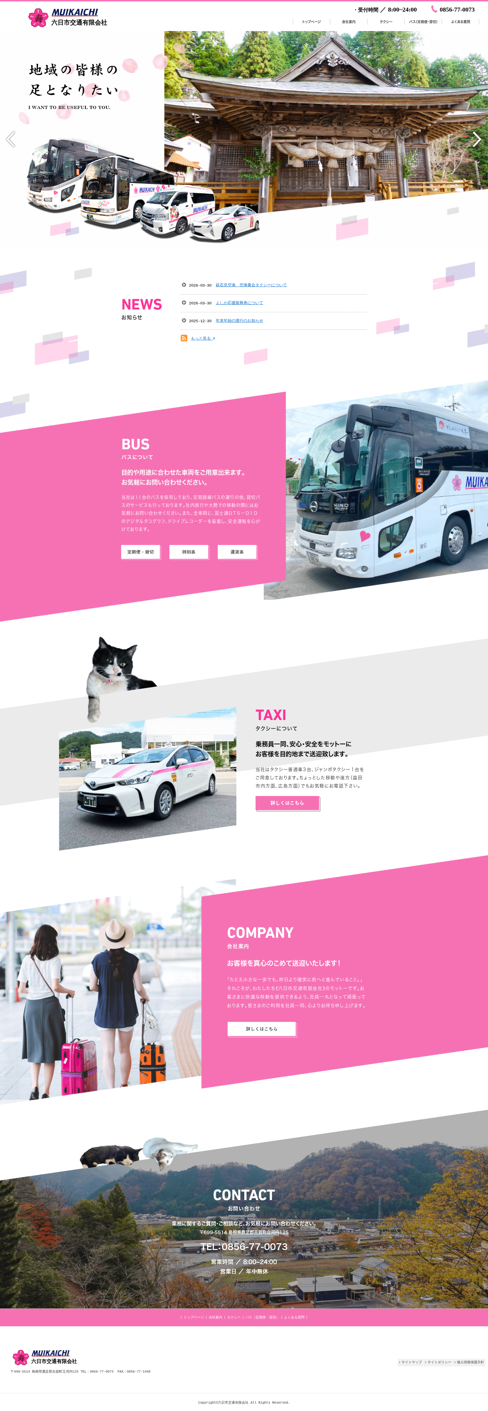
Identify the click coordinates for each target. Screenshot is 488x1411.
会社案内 (215, 1318)
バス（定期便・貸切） (262, 1318)
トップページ (194, 1318)
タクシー (234, 1318)
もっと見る (202, 338)
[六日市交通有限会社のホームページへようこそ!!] (66, 28)
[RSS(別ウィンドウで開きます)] (184, 339)
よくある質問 (294, 1318)
